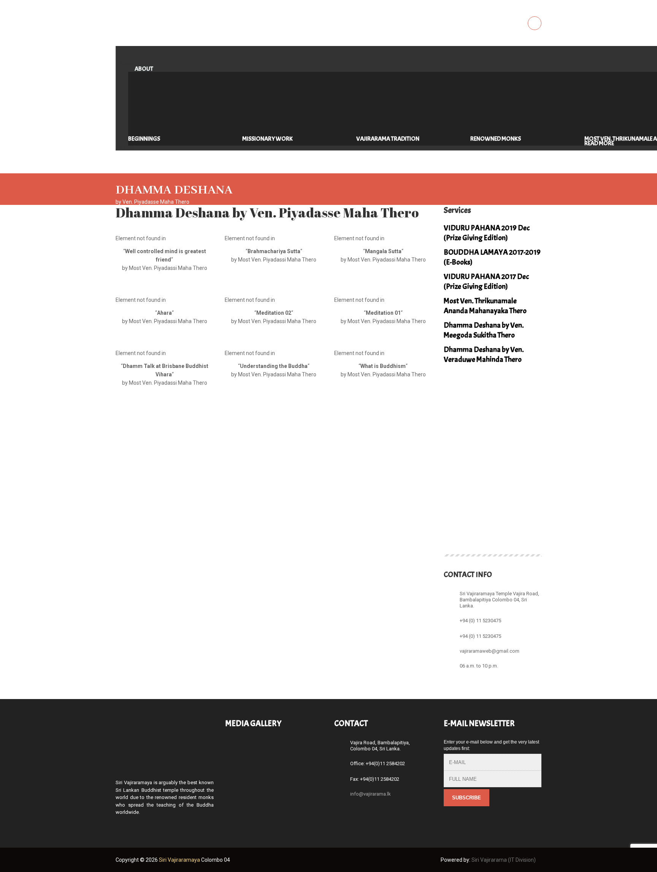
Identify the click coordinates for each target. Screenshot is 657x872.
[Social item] (119, 825)
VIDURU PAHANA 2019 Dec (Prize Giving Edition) (487, 233)
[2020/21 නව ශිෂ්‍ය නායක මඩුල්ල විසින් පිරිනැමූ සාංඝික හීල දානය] (274, 784)
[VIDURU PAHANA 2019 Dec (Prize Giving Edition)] (458, 490)
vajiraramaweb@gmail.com (489, 650)
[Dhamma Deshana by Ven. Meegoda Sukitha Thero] (492, 523)
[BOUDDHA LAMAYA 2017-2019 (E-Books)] (492, 490)
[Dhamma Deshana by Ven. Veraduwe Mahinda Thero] (527, 523)
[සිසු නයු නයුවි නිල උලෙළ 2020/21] (239, 784)
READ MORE (599, 143)
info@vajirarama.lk (370, 794)
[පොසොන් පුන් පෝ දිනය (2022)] (239, 750)
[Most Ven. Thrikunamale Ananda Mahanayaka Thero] (458, 523)
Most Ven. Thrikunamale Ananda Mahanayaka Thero (485, 306)
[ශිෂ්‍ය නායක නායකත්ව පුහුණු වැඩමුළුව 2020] (308, 784)
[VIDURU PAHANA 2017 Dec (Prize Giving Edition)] (527, 490)
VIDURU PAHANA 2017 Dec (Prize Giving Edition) (486, 281)
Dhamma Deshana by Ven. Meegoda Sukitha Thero (484, 330)
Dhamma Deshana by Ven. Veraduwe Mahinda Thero (484, 354)
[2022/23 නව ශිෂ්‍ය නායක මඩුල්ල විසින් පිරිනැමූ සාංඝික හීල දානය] (308, 750)
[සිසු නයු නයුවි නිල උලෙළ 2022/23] (274, 750)
